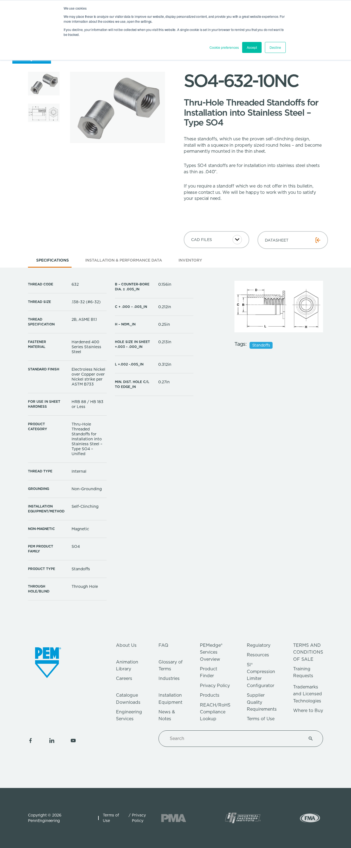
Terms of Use (260, 718)
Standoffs (261, 345)
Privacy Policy (215, 685)
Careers (124, 678)
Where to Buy (308, 710)
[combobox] (234, 739)
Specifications (52, 260)
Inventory (190, 260)
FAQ (163, 645)
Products (209, 695)
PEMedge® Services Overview (211, 652)
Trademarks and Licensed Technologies (307, 694)
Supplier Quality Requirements (262, 702)
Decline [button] (275, 47)
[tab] (52, 262)
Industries (169, 678)
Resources (258, 654)
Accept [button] (252, 47)
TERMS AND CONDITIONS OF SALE (308, 652)
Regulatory (258, 645)
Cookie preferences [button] (224, 47)
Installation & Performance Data (123, 260)
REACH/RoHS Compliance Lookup (215, 712)
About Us (126, 645)
